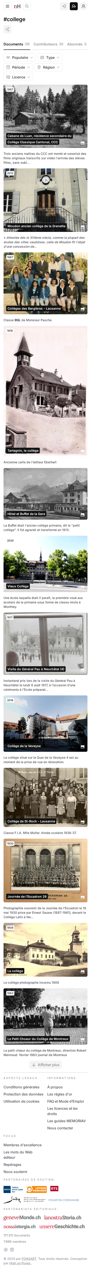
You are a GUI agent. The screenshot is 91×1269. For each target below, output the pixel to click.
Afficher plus (48, 1065)
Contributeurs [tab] (48, 44)
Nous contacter (60, 1128)
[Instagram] (12, 1249)
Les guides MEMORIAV (66, 1121)
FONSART (29, 1259)
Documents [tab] (16, 44)
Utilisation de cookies (22, 1101)
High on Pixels (20, 1263)
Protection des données (24, 1094)
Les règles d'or (59, 1094)
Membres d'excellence (23, 1145)
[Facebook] (6, 1249)
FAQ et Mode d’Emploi (65, 1101)
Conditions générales (22, 1087)
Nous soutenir (15, 1171)
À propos (55, 1087)
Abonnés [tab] (76, 44)
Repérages (12, 1164)
